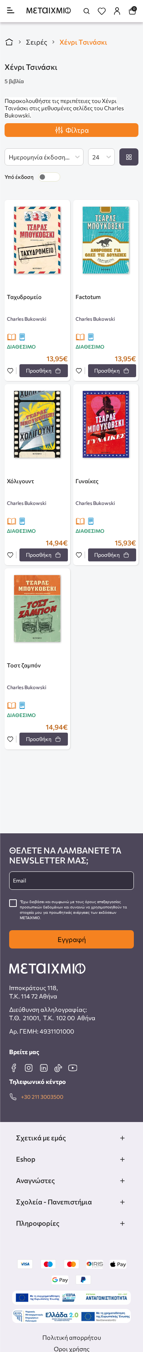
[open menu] (10, 11)
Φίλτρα (77, 130)
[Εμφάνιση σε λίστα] (128, 157)
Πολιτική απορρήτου (71, 1337)
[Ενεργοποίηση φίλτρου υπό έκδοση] (49, 177)
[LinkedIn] (43, 1067)
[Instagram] (28, 1067)
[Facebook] (13, 1067)
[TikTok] (58, 1068)
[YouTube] (72, 1067)
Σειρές (36, 42)
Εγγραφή (72, 939)
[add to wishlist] (10, 371)
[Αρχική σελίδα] (9, 42)
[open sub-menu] (122, 1138)
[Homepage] (48, 11)
